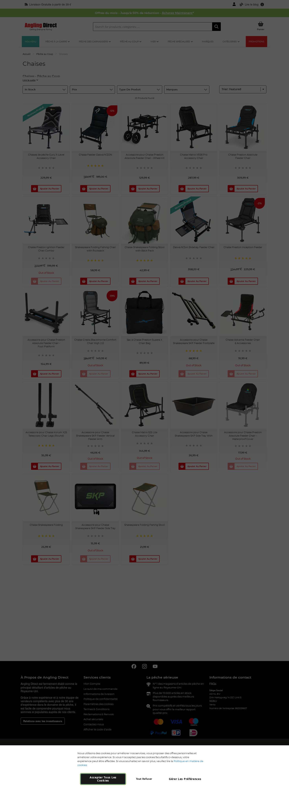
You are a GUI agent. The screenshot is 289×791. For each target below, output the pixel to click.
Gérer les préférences (185, 779)
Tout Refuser (144, 779)
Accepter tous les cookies (103, 778)
